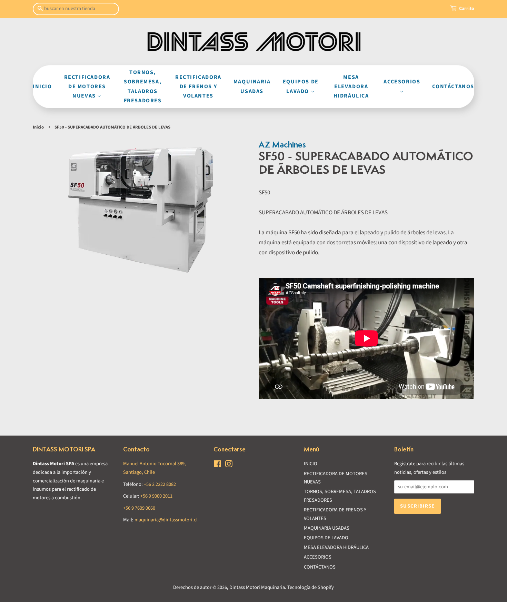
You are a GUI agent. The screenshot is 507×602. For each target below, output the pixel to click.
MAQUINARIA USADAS (252, 86)
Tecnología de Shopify (310, 587)
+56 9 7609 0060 (139, 508)
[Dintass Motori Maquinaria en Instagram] (228, 465)
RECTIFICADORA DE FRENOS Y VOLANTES (198, 86)
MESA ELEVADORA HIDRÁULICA (351, 86)
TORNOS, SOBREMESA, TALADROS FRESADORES (143, 86)
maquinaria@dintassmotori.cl (166, 519)
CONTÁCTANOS (453, 86)
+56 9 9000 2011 (156, 496)
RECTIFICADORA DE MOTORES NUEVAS (87, 86)
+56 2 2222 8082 (160, 484)
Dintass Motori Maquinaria (257, 587)
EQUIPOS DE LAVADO (301, 86)
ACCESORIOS (402, 81)
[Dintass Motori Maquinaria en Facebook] (217, 465)
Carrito (466, 8)
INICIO (42, 86)
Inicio (38, 127)
